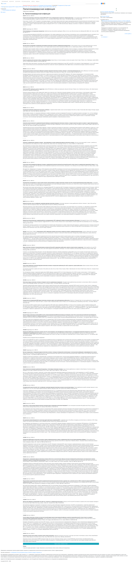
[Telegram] (104, 3)
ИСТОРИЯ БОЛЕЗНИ (26, 1)
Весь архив (3, 12)
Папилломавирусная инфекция (9, 10)
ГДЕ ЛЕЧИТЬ (17, 1)
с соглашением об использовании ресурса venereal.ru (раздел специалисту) (26, 552)
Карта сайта (67, 5)
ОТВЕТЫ (33, 1)
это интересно (104, 36)
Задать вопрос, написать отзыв (60, 543)
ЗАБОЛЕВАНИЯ (5, 1)
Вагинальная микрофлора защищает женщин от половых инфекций (116, 20)
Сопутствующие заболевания (108, 11)
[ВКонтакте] (101, 3)
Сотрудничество (61, 5)
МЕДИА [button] (37, 1)
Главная (2, 6)
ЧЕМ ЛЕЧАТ (11, 1)
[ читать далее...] (128, 33)
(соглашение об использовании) (45, 5)
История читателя (105, 16)
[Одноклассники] (103, 3)
